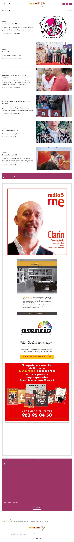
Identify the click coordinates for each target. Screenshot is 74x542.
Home (64, 10)
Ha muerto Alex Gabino (10, 130)
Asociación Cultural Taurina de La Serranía (17, 24)
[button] (4, 4)
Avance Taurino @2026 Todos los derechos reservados (27, 521)
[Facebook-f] (63, 4)
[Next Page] (15, 177)
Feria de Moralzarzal (9, 52)
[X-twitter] (70, 4)
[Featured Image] (54, 27)
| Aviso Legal (45, 521)
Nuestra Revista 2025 (9, 155)
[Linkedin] (67, 4)
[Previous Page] (4, 177)
